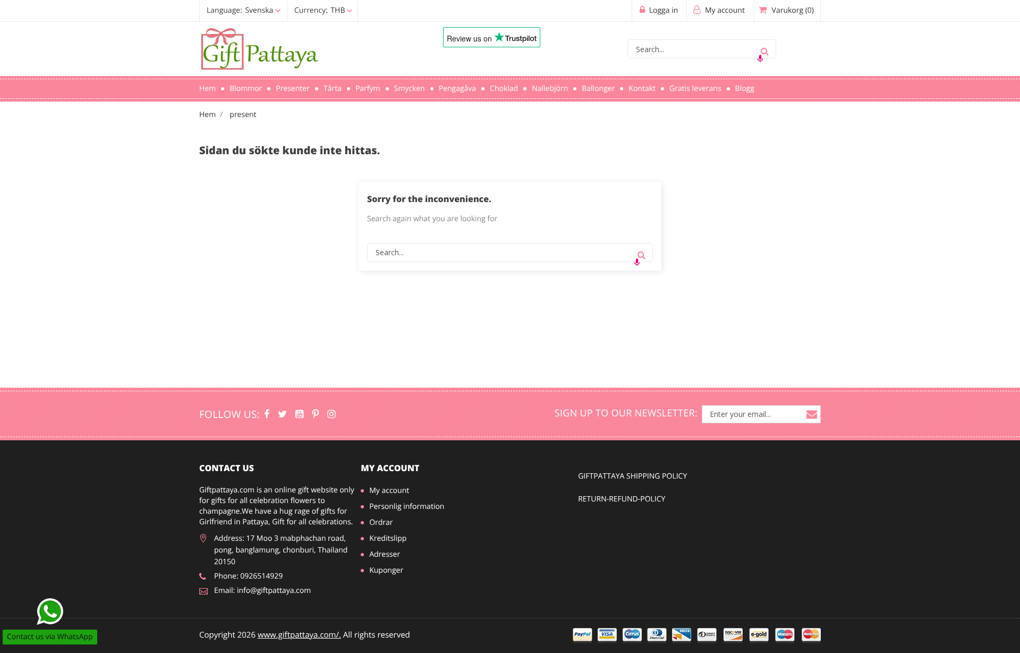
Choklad (504, 88)
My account (390, 468)
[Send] (50, 611)
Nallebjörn (550, 88)
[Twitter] (282, 414)
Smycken (409, 88)
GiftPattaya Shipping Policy (632, 476)
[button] (279, 10)
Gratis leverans (695, 88)
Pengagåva (457, 88)
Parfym (367, 88)
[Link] (305, 49)
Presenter (293, 88)
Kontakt (642, 88)
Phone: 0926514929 (248, 576)
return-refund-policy (621, 499)
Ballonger (598, 88)
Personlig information (406, 506)
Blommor (246, 88)
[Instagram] (331, 414)
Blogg (744, 88)
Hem (207, 88)
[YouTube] (299, 414)
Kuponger (386, 570)
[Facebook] (266, 414)
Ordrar (381, 522)
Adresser (384, 554)
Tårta (333, 88)
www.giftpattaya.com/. (299, 635)
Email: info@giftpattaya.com (262, 590)
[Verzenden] (764, 48)
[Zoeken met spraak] (760, 58)
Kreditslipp (387, 538)
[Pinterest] (315, 414)
